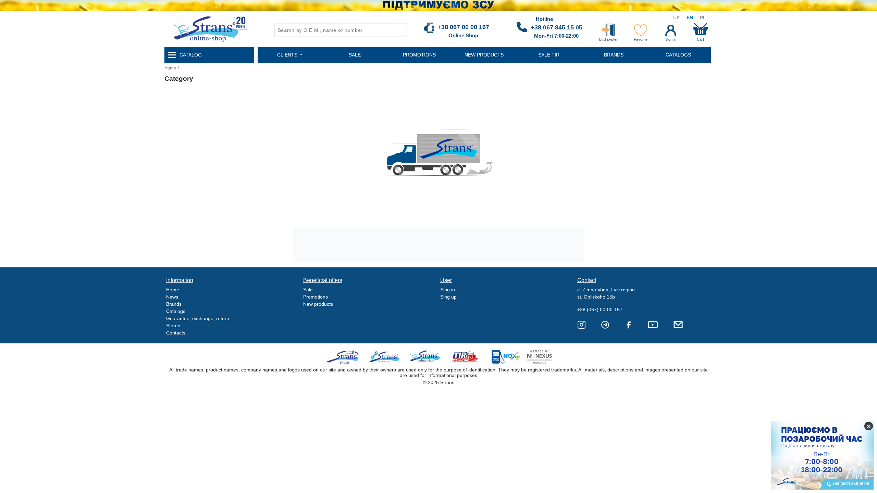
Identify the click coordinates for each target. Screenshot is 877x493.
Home (170, 68)
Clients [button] (288, 55)
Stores (173, 325)
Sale (308, 289)
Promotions (315, 297)
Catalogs (175, 311)
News (172, 297)
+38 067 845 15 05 (556, 27)
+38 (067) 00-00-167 (599, 309)
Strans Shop (425, 357)
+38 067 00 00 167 (463, 27)
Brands (174, 304)
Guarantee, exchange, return (197, 318)
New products (318, 304)
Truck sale (345, 357)
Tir (465, 357)
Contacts (175, 333)
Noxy (505, 357)
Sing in (447, 289)
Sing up (448, 297)
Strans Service (385, 357)
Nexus (545, 357)
